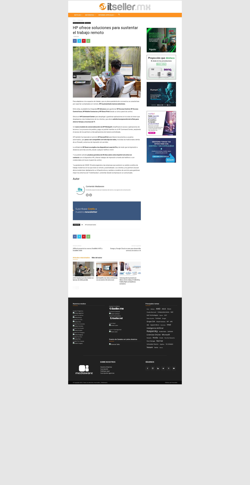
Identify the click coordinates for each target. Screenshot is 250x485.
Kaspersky (152, 331)
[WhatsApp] (88, 41)
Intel (169, 325)
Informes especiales (106, 15)
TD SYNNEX (169, 344)
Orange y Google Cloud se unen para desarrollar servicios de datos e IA (125, 249)
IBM (148, 325)
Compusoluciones (163, 312)
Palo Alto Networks (169, 338)
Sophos (162, 344)
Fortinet (158, 318)
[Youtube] (174, 368)
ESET (165, 315)
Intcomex (163, 325)
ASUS (164, 309)
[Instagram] (153, 368)
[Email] (87, 195)
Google (164, 318)
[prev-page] (74, 287)
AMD (158, 309)
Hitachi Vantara (160, 321)
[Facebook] (75, 41)
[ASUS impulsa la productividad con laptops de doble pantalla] (83, 269)
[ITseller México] (125, 6)
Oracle (161, 338)
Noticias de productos (78, 23)
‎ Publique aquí (105, 371)
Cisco (169, 309)
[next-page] (77, 287)
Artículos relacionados (81, 258)
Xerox (161, 347)
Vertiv (156, 347)
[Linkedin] (158, 368)
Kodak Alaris (162, 331)
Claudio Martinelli (151, 312)
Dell (172, 312)
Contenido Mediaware (95, 186)
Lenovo (170, 331)
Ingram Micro (154, 325)
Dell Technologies (152, 315)
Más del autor (97, 258)
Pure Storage (151, 341)
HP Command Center (90, 224)
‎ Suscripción (104, 369)
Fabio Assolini (150, 318)
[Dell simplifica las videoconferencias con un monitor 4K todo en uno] (106, 269)
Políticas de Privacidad (171, 382)
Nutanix (149, 338)
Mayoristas (89, 15)
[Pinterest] (84, 41)
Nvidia (155, 338)
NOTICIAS (77, 15)
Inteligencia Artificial (155, 328)
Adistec (153, 309)
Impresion (87, 23)
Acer (148, 309)
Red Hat (159, 341)
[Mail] (163, 368)
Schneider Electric (152, 344)
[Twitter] (79, 41)
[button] (119, 15)
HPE (171, 321)
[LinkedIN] (90, 195)
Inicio (74, 20)
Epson (161, 315)
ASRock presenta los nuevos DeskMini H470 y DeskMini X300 (87, 249)
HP (82, 224)
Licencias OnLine (154, 335)
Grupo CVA (151, 321)
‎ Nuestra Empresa (106, 367)
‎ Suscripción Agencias (107, 373)
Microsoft (166, 335)
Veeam (150, 347)
